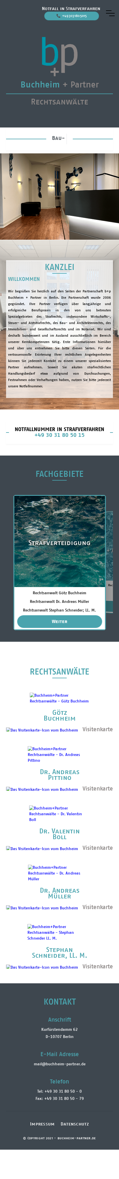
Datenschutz (75, 1124)
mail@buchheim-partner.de (59, 1064)
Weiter (59, 621)
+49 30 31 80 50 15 (59, 435)
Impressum (42, 1124)
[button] (110, 13)
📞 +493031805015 (71, 16)
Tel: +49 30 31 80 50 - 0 (59, 1092)
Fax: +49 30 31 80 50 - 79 (60, 1099)
